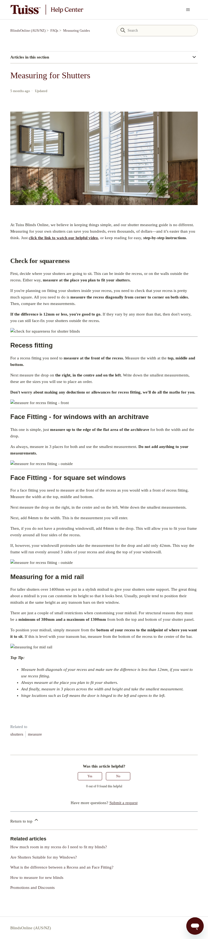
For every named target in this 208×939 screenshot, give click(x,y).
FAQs (54, 30)
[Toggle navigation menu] (188, 9)
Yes (89, 776)
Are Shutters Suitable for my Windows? (43, 857)
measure (35, 734)
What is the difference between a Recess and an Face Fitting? (61, 867)
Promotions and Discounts (32, 887)
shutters (16, 734)
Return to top (22, 821)
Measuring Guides (76, 30)
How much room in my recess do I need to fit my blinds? (58, 847)
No (118, 776)
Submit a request (123, 803)
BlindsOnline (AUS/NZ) (28, 30)
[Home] (46, 10)
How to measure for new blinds (36, 877)
